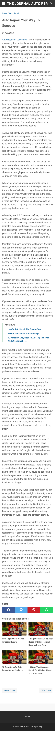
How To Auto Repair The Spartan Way (24, 329)
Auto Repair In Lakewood (14, 39)
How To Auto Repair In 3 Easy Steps (23, 333)
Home (27, 716)
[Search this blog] (51, 3)
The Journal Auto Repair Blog (31, 727)
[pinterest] (34, 610)
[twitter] (21, 610)
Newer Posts (9, 690)
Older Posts (46, 690)
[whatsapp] (46, 610)
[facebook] (8, 610)
